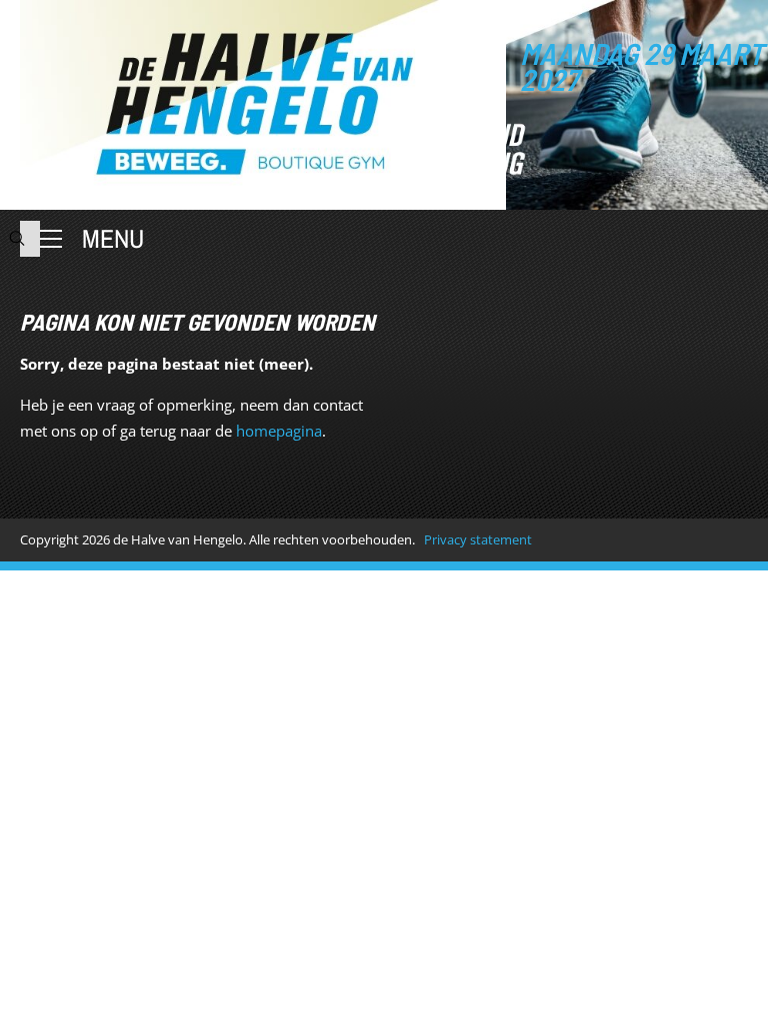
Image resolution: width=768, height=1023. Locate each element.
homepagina (279, 431)
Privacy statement (478, 539)
